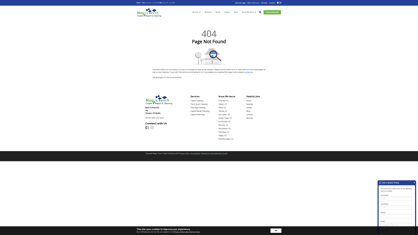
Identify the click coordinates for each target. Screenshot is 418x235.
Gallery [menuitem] (227, 12)
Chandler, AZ (223, 101)
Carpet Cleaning (196, 101)
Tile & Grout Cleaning (198, 104)
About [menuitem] (217, 12)
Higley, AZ (222, 135)
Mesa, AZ (222, 108)
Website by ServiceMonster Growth (214, 153)
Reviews (249, 118)
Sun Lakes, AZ (224, 115)
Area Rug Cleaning (197, 108)
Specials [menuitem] (208, 12)
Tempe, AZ (222, 111)
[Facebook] (278, 3)
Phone (383, 213)
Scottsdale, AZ (224, 122)
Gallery (249, 108)
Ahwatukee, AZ (224, 128)
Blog (248, 111)
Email (383, 221)
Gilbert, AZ (222, 104)
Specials (249, 104)
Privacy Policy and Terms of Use (187, 232)
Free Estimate (272, 12)
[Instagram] (280, 3)
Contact (249, 115)
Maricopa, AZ (223, 132)
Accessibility (195, 153)
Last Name (384, 204)
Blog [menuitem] (236, 12)
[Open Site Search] (260, 12)
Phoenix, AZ (223, 125)
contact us (248, 72)
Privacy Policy (185, 153)
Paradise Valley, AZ (226, 139)
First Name (384, 195)
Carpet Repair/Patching (200, 111)
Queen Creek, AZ (225, 118)
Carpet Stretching (197, 115)
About (248, 101)
